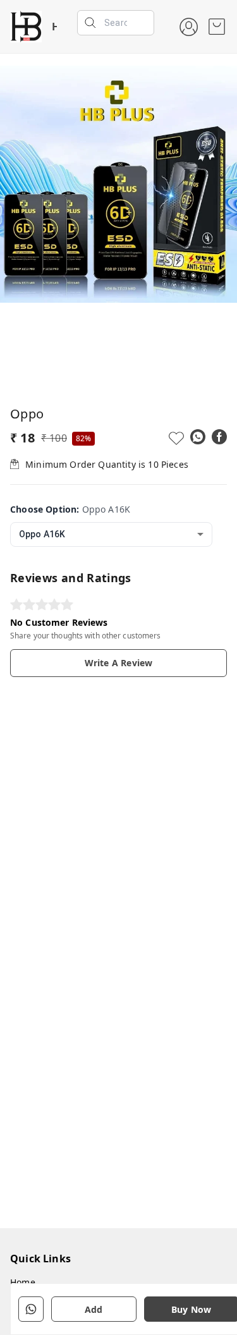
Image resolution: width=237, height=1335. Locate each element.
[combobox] (111, 534)
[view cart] (217, 26)
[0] (217, 26)
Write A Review (118, 663)
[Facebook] (219, 436)
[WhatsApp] (197, 436)
